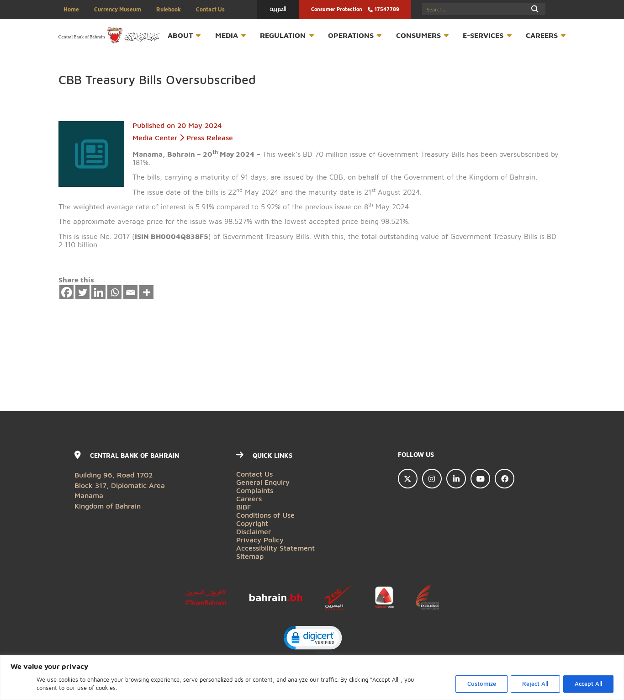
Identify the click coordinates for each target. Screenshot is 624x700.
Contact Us (210, 9)
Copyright (252, 523)
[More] (146, 292)
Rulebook (168, 9)
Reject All (535, 683)
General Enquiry (263, 481)
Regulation (283, 35)
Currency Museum (117, 9)
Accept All (588, 683)
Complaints (254, 490)
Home (71, 9)
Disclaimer (253, 531)
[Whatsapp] (114, 292)
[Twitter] (82, 292)
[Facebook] (66, 292)
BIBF (243, 506)
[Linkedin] (98, 292)
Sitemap (250, 556)
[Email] (130, 292)
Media (226, 35)
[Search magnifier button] (535, 9)
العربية (278, 9)
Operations (351, 35)
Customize (481, 683)
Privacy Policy (260, 539)
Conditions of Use (265, 514)
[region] (312, 677)
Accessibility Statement (275, 547)
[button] (312, 638)
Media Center (154, 137)
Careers (542, 35)
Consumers (418, 35)
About (180, 35)
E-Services (483, 35)
